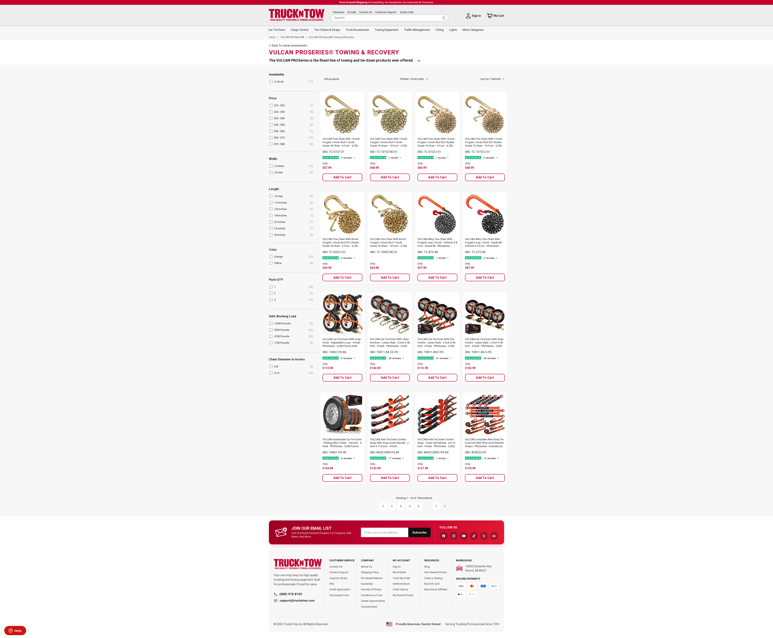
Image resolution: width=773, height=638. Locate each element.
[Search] (444, 18)
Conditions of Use (371, 595)
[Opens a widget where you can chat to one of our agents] (15, 631)
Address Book (401, 583)
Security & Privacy (371, 589)
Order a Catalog (433, 578)
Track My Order (401, 578)
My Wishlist (399, 572)
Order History (400, 589)
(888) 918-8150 (290, 594)
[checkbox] (292, 82)
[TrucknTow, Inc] (298, 564)
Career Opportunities (373, 600)
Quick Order (407, 12)
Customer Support (385, 12)
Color (273, 249)
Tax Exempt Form (339, 595)
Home (272, 37)
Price (273, 98)
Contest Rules (369, 606)
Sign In (397, 566)
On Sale (351, 12)
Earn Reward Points (435, 572)
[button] (276, 29)
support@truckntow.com (296, 600)
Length (274, 189)
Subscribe (419, 532)
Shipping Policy (370, 572)
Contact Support (338, 572)
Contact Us (365, 12)
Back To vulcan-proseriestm (289, 45)
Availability (276, 74)
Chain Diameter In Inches (287, 359)
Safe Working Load (282, 316)
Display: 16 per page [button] (412, 78)
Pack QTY (276, 279)
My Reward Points (403, 595)
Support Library (338, 578)
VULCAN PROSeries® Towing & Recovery (331, 37)
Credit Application (339, 589)
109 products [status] (331, 79)
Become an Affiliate (435, 589)
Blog (427, 566)
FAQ (331, 583)
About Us (366, 566)
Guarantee (367, 583)
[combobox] (390, 18)
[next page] (445, 506)
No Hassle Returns (371, 578)
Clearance (338, 12)
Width (273, 159)
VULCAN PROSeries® (292, 37)
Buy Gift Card (431, 583)
